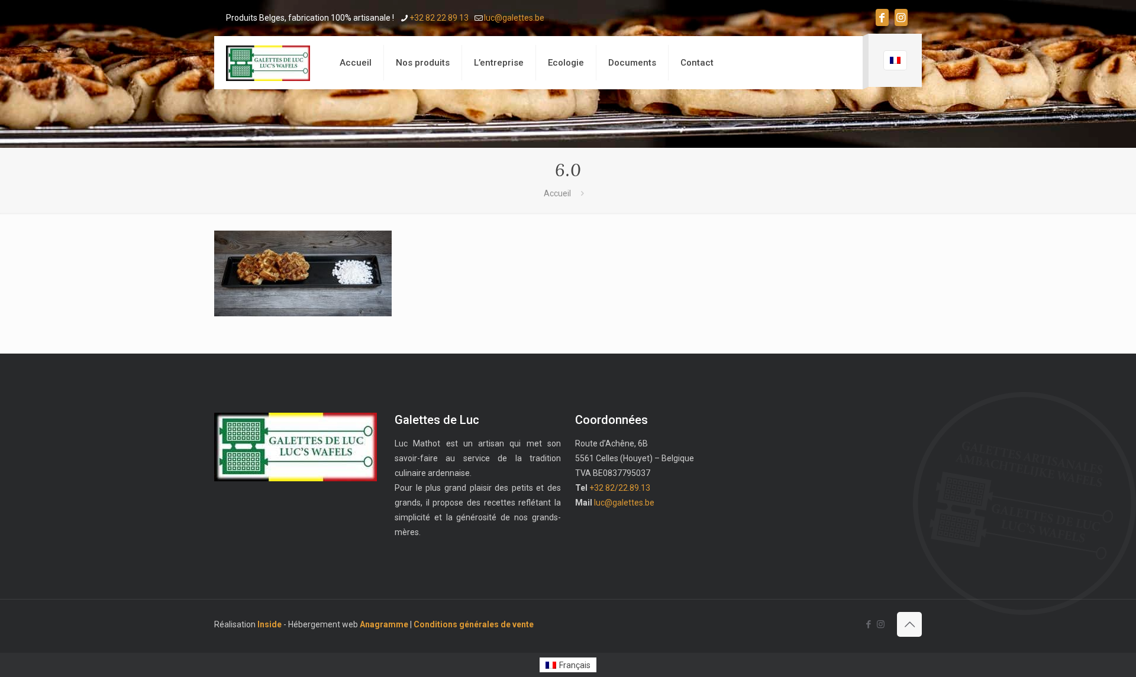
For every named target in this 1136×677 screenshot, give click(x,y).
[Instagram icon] (901, 17)
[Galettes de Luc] (268, 62)
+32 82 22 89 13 (439, 17)
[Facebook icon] (882, 17)
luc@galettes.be (514, 17)
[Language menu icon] (895, 60)
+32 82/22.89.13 (619, 488)
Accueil (557, 193)
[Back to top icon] (909, 624)
